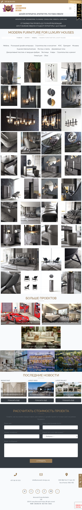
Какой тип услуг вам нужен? (53, 432)
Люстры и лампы (43, 49)
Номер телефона (11, 432)
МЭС (60, 46)
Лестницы (45, 52)
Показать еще (14, 400)
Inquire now (75, 2)
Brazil (50, 504)
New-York (45, 504)
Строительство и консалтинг (45, 46)
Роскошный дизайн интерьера (22, 46)
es (74, 6)
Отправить (41, 461)
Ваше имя (8, 423)
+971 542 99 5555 (15, 480)
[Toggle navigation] (70, 9)
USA (41, 499)
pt (74, 9)
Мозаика (75, 46)
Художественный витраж (26, 49)
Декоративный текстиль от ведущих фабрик (23, 52)
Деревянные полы (58, 49)
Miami (31, 504)
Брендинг (67, 46)
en (75, 4)
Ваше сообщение (11, 441)
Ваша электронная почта (52, 423)
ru (75, 11)
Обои (46, 55)
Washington (37, 504)
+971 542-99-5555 (9, 2)
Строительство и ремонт (66, 52)
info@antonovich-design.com (41, 480)
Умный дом (38, 55)
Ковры (52, 52)
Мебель (6, 46)
